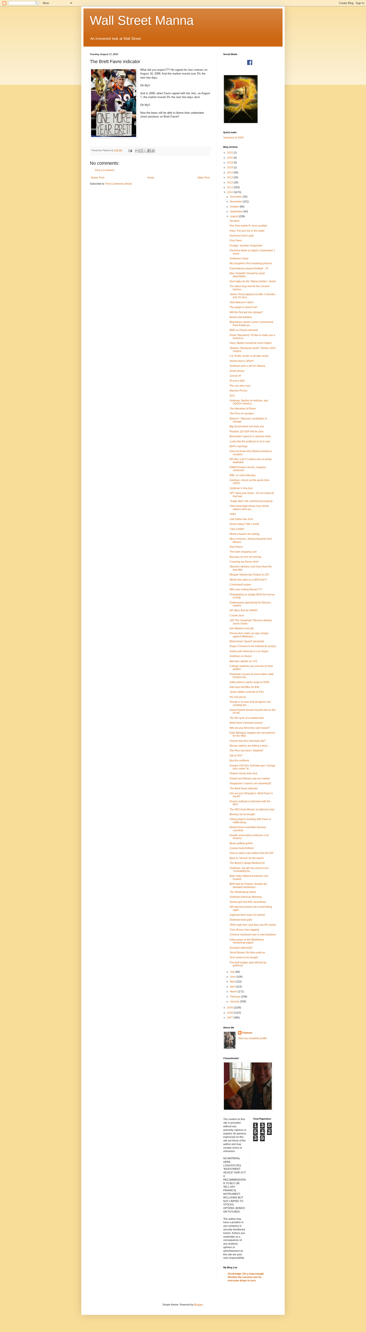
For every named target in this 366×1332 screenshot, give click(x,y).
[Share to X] (145, 151)
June (233, 976)
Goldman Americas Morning (246, 896)
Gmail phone (237, 370)
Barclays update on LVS (243, 661)
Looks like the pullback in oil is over (250, 441)
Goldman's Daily (239, 258)
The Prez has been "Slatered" (246, 750)
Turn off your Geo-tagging (244, 929)
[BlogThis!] (141, 151)
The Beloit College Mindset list (247, 863)
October (235, 206)
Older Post (203, 177)
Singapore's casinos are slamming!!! (250, 783)
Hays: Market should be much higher (251, 343)
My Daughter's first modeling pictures (251, 263)
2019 (230, 162)
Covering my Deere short (244, 561)
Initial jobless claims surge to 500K (249, 682)
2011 (230, 187)
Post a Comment (104, 170)
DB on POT (236, 755)
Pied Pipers (236, 546)
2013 (230, 177)
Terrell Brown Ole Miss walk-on (247, 952)
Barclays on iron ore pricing (245, 556)
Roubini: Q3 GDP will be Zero (246, 431)
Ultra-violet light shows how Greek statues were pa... (249, 507)
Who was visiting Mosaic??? (246, 589)
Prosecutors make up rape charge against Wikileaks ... (249, 635)
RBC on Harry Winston (243, 475)
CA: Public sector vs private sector (249, 355)
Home (150, 177)
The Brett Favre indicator (244, 788)
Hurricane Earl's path (242, 235)
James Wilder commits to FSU (247, 691)
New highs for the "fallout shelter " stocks (253, 281)
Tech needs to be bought (244, 957)
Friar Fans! (236, 240)
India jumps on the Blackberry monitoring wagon (247, 941)
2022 (230, 152)
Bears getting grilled (241, 843)
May (233, 981)
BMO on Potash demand (244, 330)
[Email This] (137, 151)
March (234, 991)
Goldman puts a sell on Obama (247, 365)
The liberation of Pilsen (243, 408)
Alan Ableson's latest (241, 302)
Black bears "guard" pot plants (247, 641)
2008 (230, 1012)
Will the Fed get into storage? (246, 312)
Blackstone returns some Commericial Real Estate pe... (251, 323)
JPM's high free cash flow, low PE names (253, 924)
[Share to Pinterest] (153, 151)
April (233, 986)
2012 (230, 182)
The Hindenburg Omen (243, 892)
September (236, 211)
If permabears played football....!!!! (249, 268)
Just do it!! (235, 375)
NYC (232, 395)
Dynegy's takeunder (241, 947)
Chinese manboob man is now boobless (253, 934)
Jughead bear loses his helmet (247, 914)
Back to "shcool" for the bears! (247, 858)
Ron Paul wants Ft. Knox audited (248, 225)
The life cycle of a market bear (247, 717)
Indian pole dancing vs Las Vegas (249, 651)
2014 (230, 172)
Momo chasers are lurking (244, 534)
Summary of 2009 (233, 137)
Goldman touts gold (241, 919)
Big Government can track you (247, 426)
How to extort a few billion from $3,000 (251, 853)
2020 (230, 157)
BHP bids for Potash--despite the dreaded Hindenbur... (248, 885)
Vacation (235, 220)
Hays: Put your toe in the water (247, 230)
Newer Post (97, 177)
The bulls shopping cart (243, 551)
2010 (230, 192)
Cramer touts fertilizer (242, 848)
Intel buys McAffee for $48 (244, 687)
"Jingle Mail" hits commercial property (251, 501)
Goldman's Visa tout (241, 488)
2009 (230, 1007)
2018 (230, 167)
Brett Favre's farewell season (246, 722)
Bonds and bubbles (241, 317)
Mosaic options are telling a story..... (250, 745)
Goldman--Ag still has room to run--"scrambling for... (250, 870)
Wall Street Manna (142, 20)
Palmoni (247, 1032)
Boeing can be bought (242, 814)
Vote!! (233, 514)
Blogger (198, 1304)
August (234, 216)
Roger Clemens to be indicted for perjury (253, 646)
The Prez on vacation (242, 413)
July (232, 971)
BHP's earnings (238, 446)
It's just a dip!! (237, 380)
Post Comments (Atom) (118, 183)
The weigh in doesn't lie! (243, 307)
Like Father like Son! (241, 519)
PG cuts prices (238, 697)
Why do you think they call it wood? (250, 727)
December (236, 196)
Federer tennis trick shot (243, 773)
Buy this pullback (239, 760)
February (235, 996)
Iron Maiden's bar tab (242, 628)
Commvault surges (240, 584)
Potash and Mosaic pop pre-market (250, 778)
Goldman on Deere (241, 656)
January (235, 1001)
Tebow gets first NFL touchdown (248, 901)
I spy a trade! (237, 528)
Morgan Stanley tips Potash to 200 (249, 574)
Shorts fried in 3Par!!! (242, 361)
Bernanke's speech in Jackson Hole (250, 436)
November (236, 201)
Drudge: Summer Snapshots (246, 245)
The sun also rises (240, 385)
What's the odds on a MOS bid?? (248, 579)
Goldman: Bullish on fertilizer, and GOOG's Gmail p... (249, 402)
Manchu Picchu (238, 390)
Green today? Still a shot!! (244, 524)
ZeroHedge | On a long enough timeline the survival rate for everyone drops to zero (246, 1277)
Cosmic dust (237, 615)
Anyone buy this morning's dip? (248, 740)
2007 (230, 1017)
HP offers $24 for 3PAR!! (243, 610)
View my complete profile (252, 1038)
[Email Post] (130, 150)
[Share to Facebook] (149, 151)
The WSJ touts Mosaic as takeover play (252, 809)
